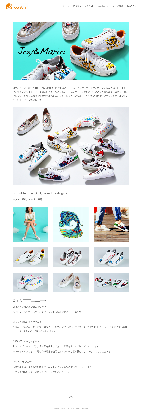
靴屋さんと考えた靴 (83, 6)
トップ (65, 6)
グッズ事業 (117, 6)
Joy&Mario (102, 6)
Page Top (71, 397)
